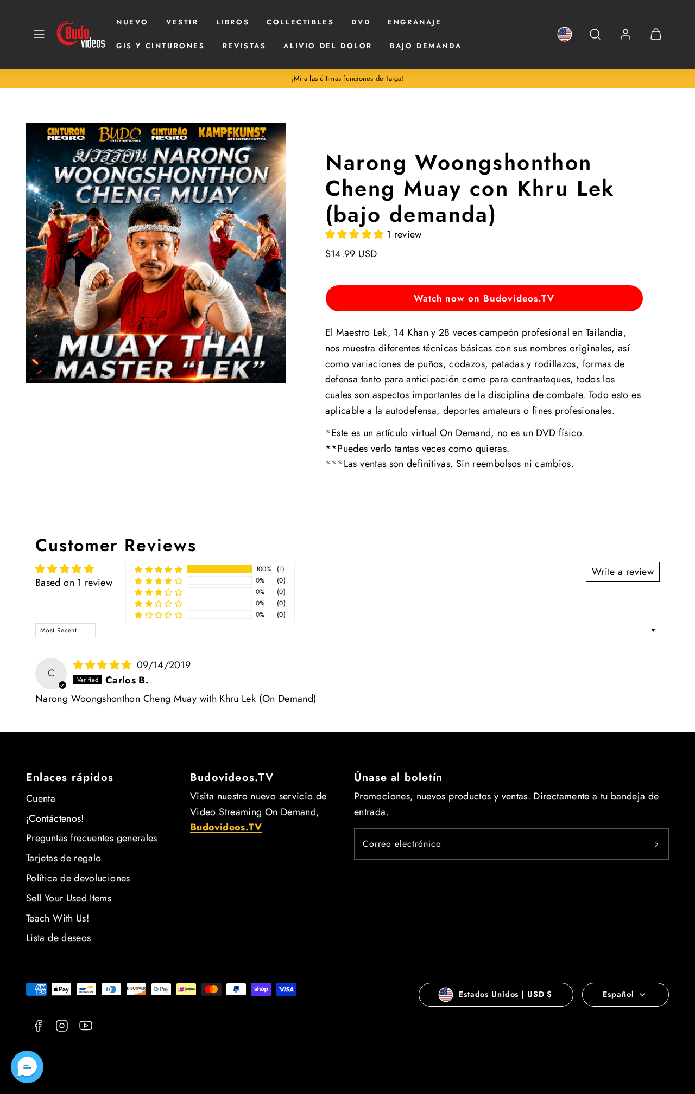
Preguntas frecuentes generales (91, 838)
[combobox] (595, 40)
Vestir (182, 22)
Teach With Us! (57, 918)
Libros (233, 22)
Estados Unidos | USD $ (505, 994)
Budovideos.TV (232, 777)
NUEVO (132, 22)
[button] (39, 34)
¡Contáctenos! (55, 818)
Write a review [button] (623, 572)
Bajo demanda (426, 46)
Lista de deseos (58, 938)
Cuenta (40, 798)
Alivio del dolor (327, 46)
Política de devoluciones (78, 878)
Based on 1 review (73, 582)
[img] (104, 665)
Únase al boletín (398, 777)
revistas (245, 46)
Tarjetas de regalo (63, 858)
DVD (360, 22)
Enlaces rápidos (69, 777)
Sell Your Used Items (68, 898)
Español (618, 994)
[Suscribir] (656, 844)
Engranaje (414, 22)
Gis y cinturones (160, 46)
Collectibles (300, 22)
